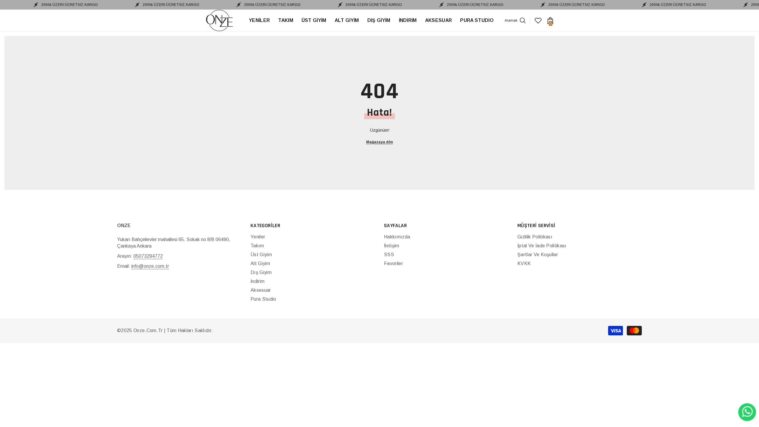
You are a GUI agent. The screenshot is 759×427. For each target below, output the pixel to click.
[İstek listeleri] (538, 20)
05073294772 (148, 256)
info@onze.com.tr (150, 266)
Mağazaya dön (379, 142)
